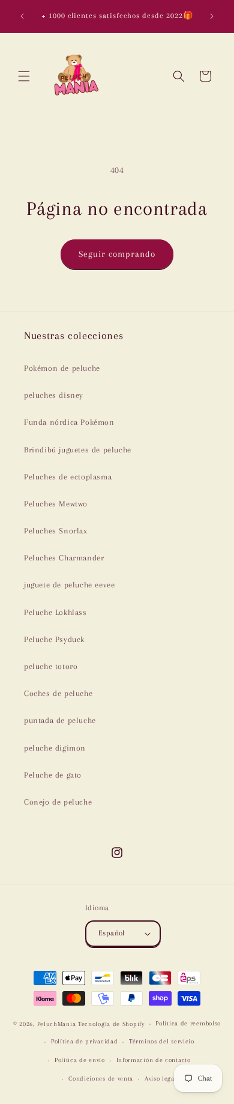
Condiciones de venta (100, 1078)
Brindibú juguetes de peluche (77, 449)
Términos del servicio (161, 1041)
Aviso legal (161, 1078)
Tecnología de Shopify (111, 1024)
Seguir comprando (117, 254)
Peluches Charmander (64, 557)
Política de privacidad (84, 1041)
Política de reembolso (188, 1023)
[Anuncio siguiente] (212, 16)
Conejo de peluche (58, 801)
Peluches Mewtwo (56, 503)
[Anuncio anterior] (22, 16)
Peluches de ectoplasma (68, 476)
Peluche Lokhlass (55, 612)
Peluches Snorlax (56, 530)
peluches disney (53, 395)
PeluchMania (56, 1024)
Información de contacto (153, 1060)
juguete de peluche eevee (69, 584)
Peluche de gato (53, 774)
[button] (24, 76)
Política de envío (80, 1060)
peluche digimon (55, 747)
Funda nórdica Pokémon (69, 422)
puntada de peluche (60, 720)
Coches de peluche (58, 693)
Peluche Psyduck (54, 639)
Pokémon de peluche (62, 368)
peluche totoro (50, 666)
